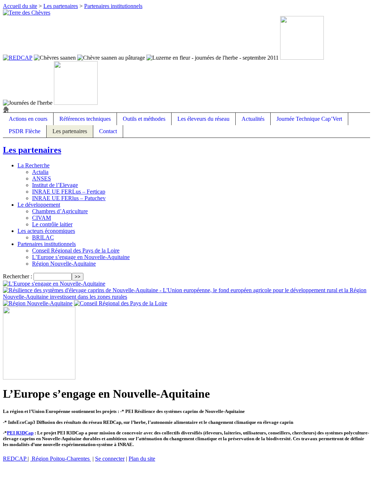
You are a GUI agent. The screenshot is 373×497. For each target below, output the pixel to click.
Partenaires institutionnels (113, 6)
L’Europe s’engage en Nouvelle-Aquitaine (81, 257)
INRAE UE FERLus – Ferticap (68, 191)
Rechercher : (17, 276)
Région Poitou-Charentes (60, 459)
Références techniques (85, 119)
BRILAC (43, 237)
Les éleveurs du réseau (203, 119)
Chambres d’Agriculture (60, 211)
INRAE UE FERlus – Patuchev (69, 198)
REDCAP (15, 459)
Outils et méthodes (144, 119)
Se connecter (110, 459)
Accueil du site (20, 6)
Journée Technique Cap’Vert (309, 119)
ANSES (41, 178)
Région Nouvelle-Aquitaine (64, 264)
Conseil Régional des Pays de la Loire (75, 250)
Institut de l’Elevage (55, 185)
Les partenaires (60, 6)
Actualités (253, 119)
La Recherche (33, 165)
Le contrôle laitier (52, 224)
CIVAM (41, 218)
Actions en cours (28, 119)
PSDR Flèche (24, 131)
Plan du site (142, 459)
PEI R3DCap (20, 433)
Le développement (38, 205)
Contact (108, 131)
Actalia (40, 172)
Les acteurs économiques (46, 231)
